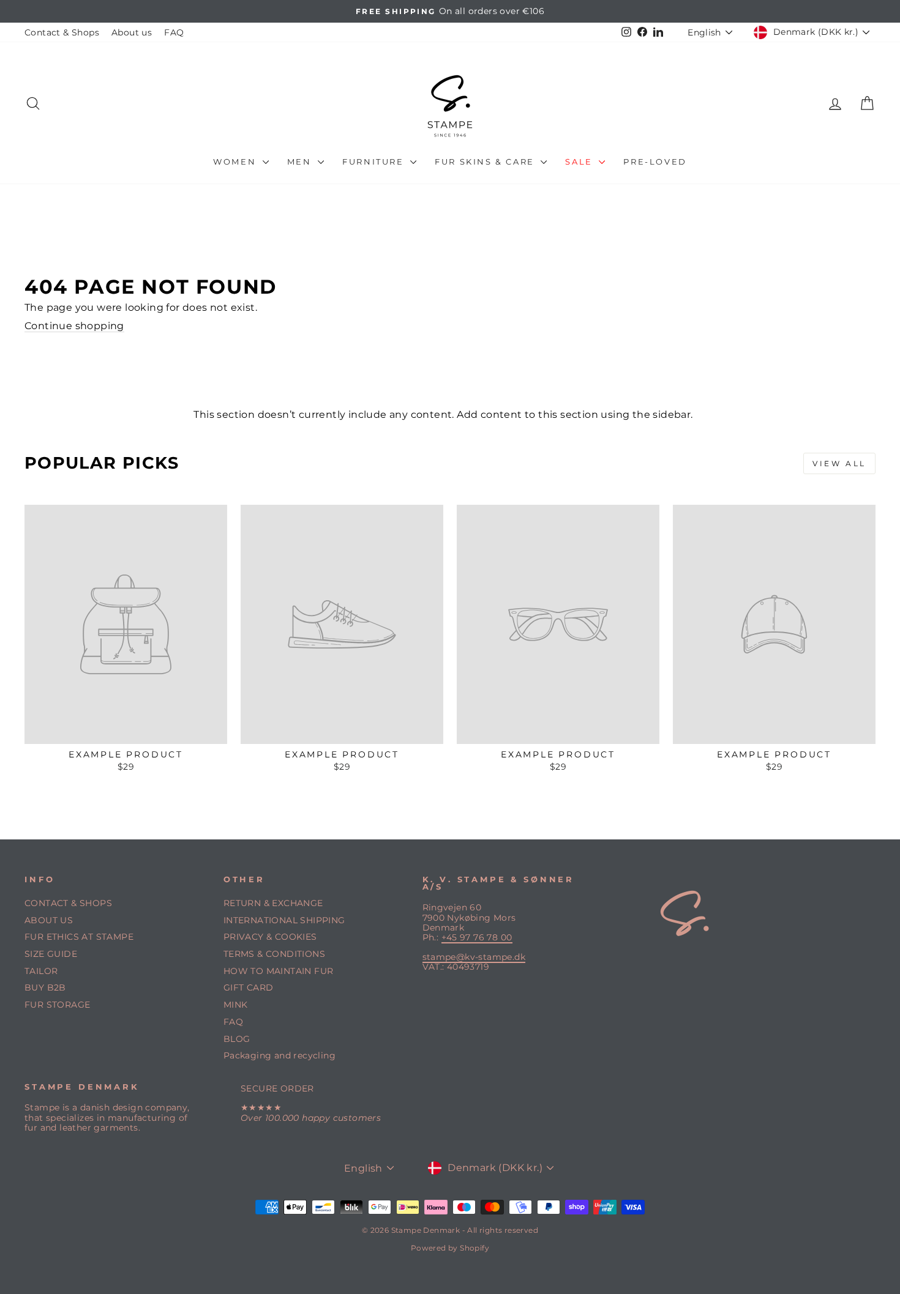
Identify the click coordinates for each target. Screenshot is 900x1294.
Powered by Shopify (450, 1247)
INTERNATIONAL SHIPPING (284, 920)
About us (131, 32)
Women (236, 161)
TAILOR (41, 971)
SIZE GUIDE (50, 954)
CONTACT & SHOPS (68, 903)
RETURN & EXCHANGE (273, 903)
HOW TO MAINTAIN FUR (278, 971)
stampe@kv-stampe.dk (474, 957)
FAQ (174, 32)
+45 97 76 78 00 (476, 937)
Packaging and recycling (279, 1055)
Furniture (374, 161)
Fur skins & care (486, 161)
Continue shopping (74, 326)
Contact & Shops (61, 32)
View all (839, 463)
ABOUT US (48, 920)
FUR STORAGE (57, 1005)
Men (301, 161)
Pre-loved (654, 161)
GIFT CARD (248, 987)
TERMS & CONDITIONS (274, 954)
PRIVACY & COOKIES (270, 937)
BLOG (236, 1039)
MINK (235, 1005)
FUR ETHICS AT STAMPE (78, 937)
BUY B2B (45, 987)
